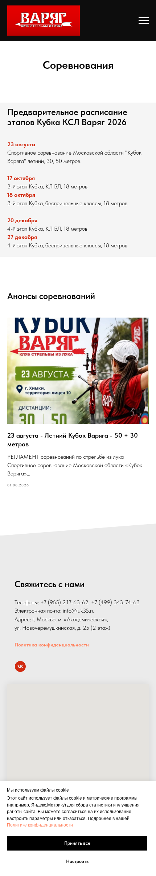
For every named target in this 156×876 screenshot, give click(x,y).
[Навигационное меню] (144, 20)
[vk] (20, 666)
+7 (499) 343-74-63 (115, 602)
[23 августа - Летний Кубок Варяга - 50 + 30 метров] (78, 403)
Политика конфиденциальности (52, 645)
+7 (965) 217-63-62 (64, 602)
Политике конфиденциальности (40, 825)
